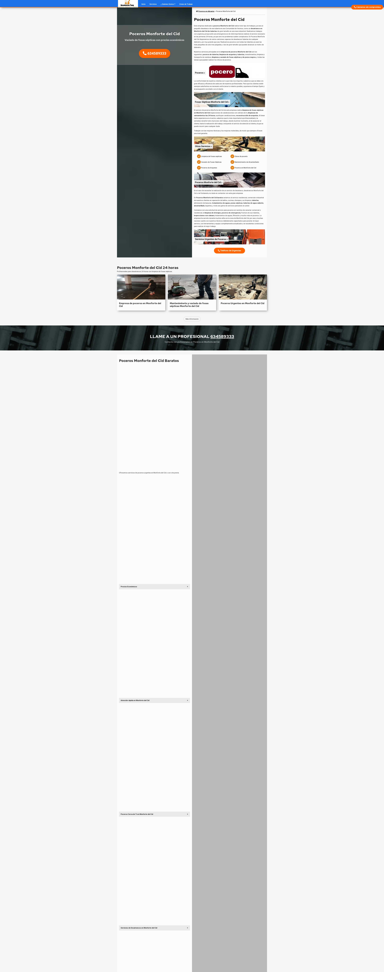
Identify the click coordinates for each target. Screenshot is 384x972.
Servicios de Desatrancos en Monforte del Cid (139, 928)
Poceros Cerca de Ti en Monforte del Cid (137, 814)
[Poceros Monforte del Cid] (128, 4)
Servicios (153, 4)
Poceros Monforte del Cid (226, 11)
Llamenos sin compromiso (368, 7)
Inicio (144, 4)
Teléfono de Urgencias (230, 250)
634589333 (156, 53)
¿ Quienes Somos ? (168, 4)
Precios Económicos (129, 587)
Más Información (192, 319)
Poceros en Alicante (206, 11)
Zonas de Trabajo (186, 4)
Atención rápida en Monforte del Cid (135, 700)
